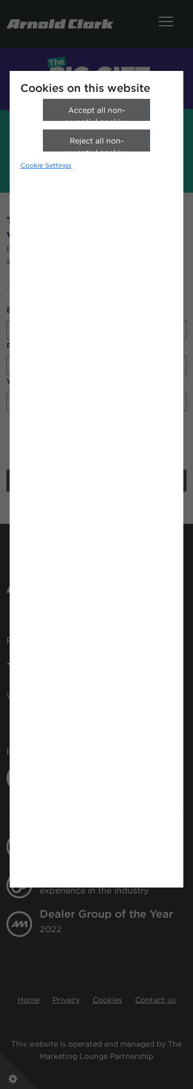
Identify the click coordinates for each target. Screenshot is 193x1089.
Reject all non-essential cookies (96, 144)
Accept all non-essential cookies (96, 113)
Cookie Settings (45, 165)
